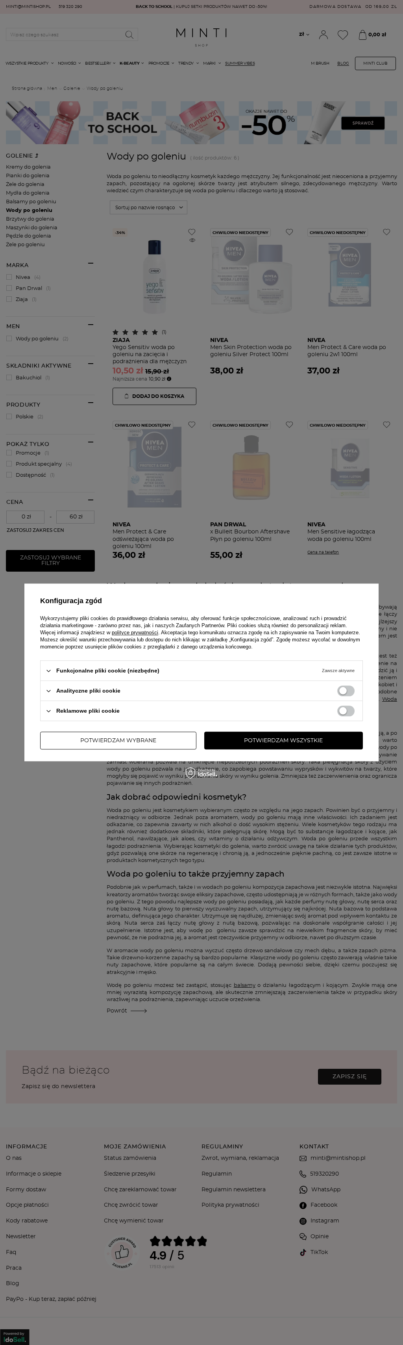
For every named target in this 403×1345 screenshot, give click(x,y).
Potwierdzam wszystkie (283, 740)
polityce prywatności (135, 632)
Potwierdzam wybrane (118, 740)
